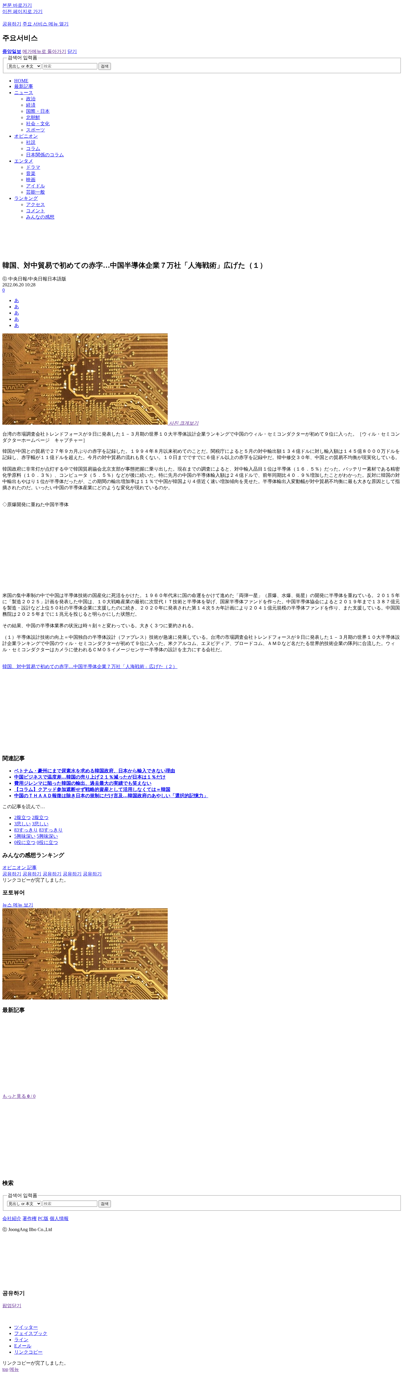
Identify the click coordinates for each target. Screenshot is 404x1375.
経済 (30, 105)
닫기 (72, 51)
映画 (30, 179)
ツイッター (26, 1327)
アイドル (35, 185)
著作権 (29, 1218)
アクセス (35, 204)
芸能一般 (35, 192)
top (5, 1369)
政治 (30, 98)
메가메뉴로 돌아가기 (44, 51)
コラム (33, 148)
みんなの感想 (40, 216)
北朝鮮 (33, 117)
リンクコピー (28, 1352)
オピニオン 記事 (19, 867)
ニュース (23, 92)
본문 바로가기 (17, 5)
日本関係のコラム (45, 154)
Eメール (22, 1345)
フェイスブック (30, 1333)
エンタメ (23, 160)
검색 (105, 66)
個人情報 (59, 1218)
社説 (30, 142)
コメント (35, 210)
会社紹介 (11, 1218)
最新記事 (23, 86)
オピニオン (26, 136)
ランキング (26, 198)
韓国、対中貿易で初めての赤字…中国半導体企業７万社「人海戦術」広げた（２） (89, 666)
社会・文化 (38, 123)
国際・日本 (38, 111)
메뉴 (14, 1369)
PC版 (43, 1218)
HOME (21, 80)
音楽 (30, 173)
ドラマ (33, 167)
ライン (21, 1339)
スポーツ (35, 129)
